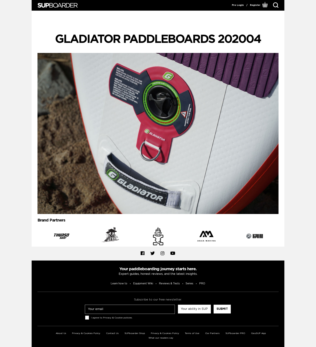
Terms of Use (192, 333)
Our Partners (212, 333)
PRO (202, 284)
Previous (35, 237)
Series (189, 284)
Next (281, 237)
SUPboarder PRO (235, 333)
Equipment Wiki (143, 284)
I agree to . (112, 318)
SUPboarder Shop (135, 333)
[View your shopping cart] (265, 5)
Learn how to (119, 284)
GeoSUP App (258, 333)
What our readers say (160, 338)
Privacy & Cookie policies (117, 318)
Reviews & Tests (169, 284)
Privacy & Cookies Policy (86, 333)
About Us (61, 333)
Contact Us (112, 333)
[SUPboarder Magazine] (57, 5)
